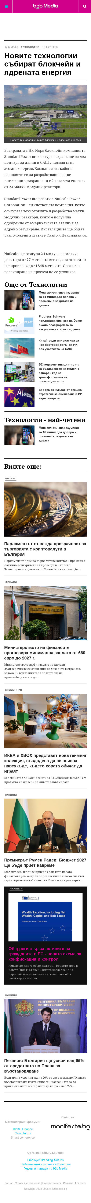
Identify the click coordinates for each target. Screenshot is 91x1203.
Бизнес (10, 478)
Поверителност (51, 1183)
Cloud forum (23, 1133)
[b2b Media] (45, 6)
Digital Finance (23, 1129)
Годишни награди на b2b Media (45, 1168)
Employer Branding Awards (45, 1160)
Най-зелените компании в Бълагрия (46, 1164)
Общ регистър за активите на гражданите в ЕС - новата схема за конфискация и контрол (44, 953)
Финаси (11, 582)
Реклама (68, 1183)
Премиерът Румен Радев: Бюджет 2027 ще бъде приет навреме (45, 862)
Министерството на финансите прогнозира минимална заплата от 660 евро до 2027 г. (44, 652)
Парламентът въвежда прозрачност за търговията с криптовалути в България (45, 548)
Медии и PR (13, 689)
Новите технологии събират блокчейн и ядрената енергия (42, 63)
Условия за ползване (27, 1183)
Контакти (80, 1183)
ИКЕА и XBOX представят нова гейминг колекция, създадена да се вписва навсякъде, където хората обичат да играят (45, 763)
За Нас (9, 1183)
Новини (11, 794)
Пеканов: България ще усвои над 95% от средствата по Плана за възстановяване (44, 1065)
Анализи (16, 888)
